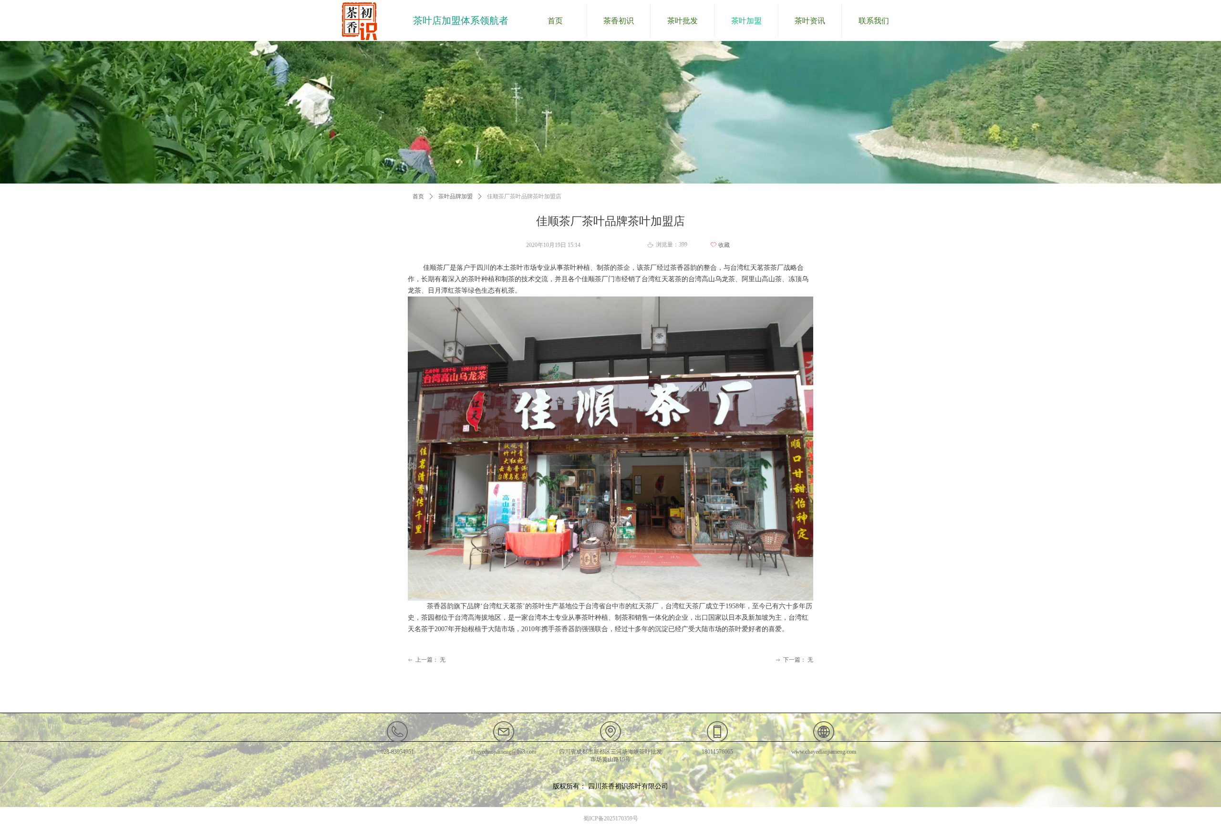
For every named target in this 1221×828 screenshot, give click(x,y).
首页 (418, 196)
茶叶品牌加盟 (455, 196)
